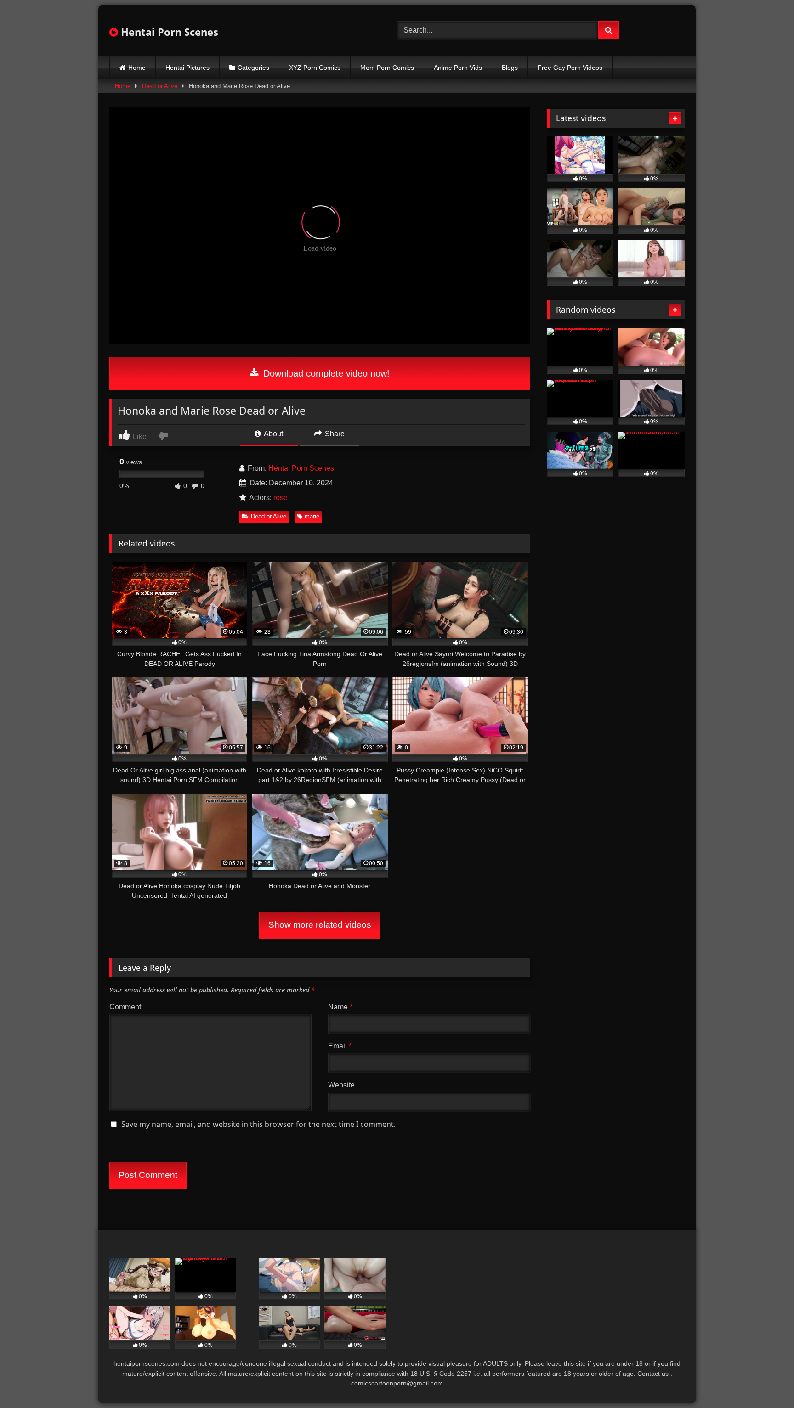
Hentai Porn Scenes (168, 32)
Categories (253, 67)
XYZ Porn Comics (314, 67)
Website (341, 1085)
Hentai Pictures (187, 67)
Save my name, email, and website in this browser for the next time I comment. (258, 1124)
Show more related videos (319, 924)
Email (340, 1046)
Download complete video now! (325, 373)
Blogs (510, 67)
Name (340, 1007)
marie (312, 516)
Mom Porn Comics (387, 67)
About (272, 434)
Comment (125, 1007)
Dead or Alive (159, 86)
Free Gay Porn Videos (570, 67)
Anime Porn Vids (458, 67)
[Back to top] (765, 1381)
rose (280, 497)
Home (137, 67)
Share (334, 434)
